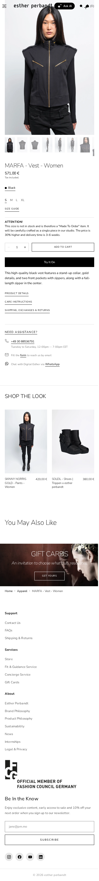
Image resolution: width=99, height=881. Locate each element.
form (23, 355)
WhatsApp (52, 364)
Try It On (47, 262)
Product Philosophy (18, 718)
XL (23, 200)
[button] (4, 6)
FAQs (8, 630)
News (9, 734)
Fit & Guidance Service (21, 667)
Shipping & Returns (18, 638)
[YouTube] (30, 857)
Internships (12, 742)
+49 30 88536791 (22, 341)
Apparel (22, 588)
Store (9, 659)
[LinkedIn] (41, 857)
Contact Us (12, 623)
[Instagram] (9, 857)
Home (8, 588)
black (11, 188)
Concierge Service (18, 674)
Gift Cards (12, 682)
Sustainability (15, 726)
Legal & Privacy (16, 749)
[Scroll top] (88, 873)
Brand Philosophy (17, 711)
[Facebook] (19, 857)
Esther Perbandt (16, 703)
